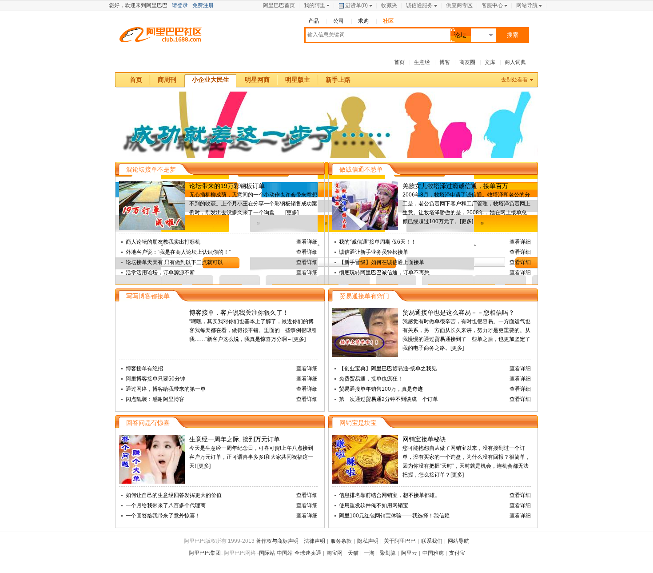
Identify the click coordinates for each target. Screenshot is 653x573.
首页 (399, 62)
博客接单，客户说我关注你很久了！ (239, 312)
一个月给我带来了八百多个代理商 (166, 505)
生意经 (422, 62)
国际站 (267, 553)
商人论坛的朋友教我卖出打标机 (163, 242)
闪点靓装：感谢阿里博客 (155, 399)
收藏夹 (389, 5)
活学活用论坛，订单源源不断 (160, 272)
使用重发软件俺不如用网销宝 (373, 505)
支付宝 (457, 553)
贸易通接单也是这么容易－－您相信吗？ (458, 312)
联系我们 (431, 541)
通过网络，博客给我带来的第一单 (166, 389)
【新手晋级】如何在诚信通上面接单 (381, 262)
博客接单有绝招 (144, 368)
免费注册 (203, 5)
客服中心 (492, 5)
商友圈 (467, 62)
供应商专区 (459, 5)
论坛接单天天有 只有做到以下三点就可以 (174, 262)
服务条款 (341, 541)
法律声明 (314, 541)
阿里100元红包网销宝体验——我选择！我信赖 (394, 516)
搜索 (512, 35)
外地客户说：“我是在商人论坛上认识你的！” (178, 252)
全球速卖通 (308, 553)
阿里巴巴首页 (279, 5)
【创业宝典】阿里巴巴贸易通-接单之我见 (388, 368)
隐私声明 (367, 541)
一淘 (369, 553)
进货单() (356, 5)
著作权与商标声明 (277, 541)
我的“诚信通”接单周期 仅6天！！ (377, 242)
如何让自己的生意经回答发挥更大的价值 (174, 495)
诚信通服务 (419, 5)
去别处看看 (514, 79)
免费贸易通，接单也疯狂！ (371, 379)
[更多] (292, 212)
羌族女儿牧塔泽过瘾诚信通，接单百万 (455, 185)
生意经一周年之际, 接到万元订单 (234, 439)
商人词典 (515, 62)
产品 (313, 21)
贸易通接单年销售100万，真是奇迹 (381, 389)
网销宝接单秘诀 (424, 439)
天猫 (353, 553)
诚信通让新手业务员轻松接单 (373, 252)
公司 (338, 21)
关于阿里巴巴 (400, 541)
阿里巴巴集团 (205, 553)
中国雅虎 (433, 553)
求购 (363, 21)
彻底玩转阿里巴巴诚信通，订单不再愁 (384, 272)
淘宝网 (334, 553)
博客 (444, 62)
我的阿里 (314, 5)
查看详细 (307, 242)
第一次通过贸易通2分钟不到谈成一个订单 (388, 399)
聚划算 (388, 553)
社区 (388, 21)
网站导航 (527, 5)
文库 (490, 62)
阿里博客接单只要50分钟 (155, 379)
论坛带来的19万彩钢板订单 (227, 185)
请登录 (180, 5)
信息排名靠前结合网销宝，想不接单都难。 (389, 495)
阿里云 (409, 553)
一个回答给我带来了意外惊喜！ (163, 516)
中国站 (285, 553)
